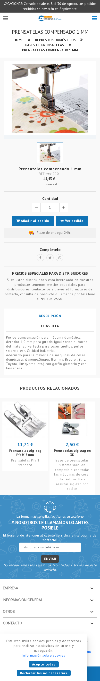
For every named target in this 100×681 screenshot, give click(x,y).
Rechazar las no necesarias (43, 673)
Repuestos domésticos (55, 40)
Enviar (50, 559)
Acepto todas (43, 664)
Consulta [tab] (50, 326)
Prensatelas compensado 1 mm (50, 50)
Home (18, 40)
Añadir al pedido (34, 221)
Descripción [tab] (50, 316)
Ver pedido (73, 221)
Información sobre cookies (43, 655)
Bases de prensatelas (44, 45)
